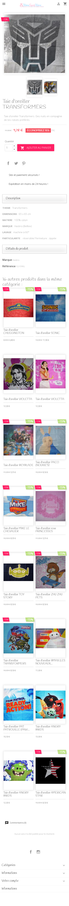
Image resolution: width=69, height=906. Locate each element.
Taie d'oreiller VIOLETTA (17, 399)
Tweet (16, 163)
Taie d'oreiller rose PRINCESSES (45, 530)
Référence (9, 266)
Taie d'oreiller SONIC (47, 333)
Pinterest (24, 163)
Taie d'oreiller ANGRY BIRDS (48, 728)
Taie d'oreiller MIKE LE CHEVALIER (16, 530)
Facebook (31, 852)
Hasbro (16, 260)
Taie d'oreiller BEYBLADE (18, 465)
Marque (7, 260)
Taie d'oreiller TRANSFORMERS (14, 662)
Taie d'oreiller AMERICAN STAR (50, 794)
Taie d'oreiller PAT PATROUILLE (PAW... (16, 728)
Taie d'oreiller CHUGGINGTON (13, 331)
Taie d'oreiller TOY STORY (13, 596)
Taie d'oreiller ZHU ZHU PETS (49, 596)
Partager (8, 163)
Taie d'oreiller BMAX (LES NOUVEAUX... (50, 662)
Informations (9, 889)
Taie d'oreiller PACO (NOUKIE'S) (47, 464)
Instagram (38, 852)
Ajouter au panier (36, 148)
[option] (34, 44)
